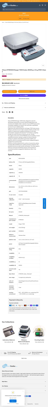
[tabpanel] (24, 135)
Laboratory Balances (9, 340)
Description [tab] (11, 117)
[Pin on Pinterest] (12, 112)
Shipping (4, 85)
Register (9, 79)
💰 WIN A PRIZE (44, 203)
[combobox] (24, 9)
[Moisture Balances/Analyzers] (24, 331)
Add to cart (32, 91)
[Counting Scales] (39, 331)
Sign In (4, 79)
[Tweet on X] (7, 112)
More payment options (24, 98)
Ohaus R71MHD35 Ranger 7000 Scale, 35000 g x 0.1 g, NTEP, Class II (17, 22)
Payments (36, 403)
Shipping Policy (30, 403)
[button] (42, 5)
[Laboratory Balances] (8, 331)
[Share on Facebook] (9, 112)
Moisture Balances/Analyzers (24, 340)
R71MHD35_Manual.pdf (24, 215)
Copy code (26, 18)
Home (3, 22)
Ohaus (3, 74)
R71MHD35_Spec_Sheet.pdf (25, 274)
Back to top (24, 358)
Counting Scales (39, 340)
